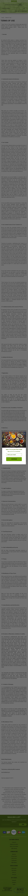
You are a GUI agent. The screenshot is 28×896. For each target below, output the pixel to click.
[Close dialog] (24, 433)
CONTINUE (14, 459)
